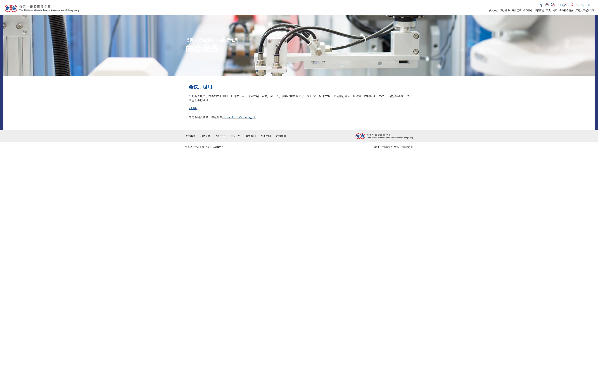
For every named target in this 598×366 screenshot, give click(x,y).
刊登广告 (236, 136)
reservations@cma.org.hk (239, 117)
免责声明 (266, 136)
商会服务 (505, 10)
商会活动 (516, 10)
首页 (190, 40)
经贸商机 (539, 10)
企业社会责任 (566, 10)
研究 (548, 10)
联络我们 (251, 136)
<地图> (193, 108)
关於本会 (493, 10)
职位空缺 (205, 136)
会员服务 (528, 10)
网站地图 (281, 136)
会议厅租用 (228, 40)
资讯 (555, 10)
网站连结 (220, 136)
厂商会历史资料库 (584, 10)
